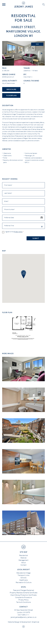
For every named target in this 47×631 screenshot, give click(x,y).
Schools (23, 578)
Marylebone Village (23, 573)
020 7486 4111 (23, 615)
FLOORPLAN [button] (11, 95)
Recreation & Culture (23, 582)
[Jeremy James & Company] (23, 4)
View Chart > (28, 77)
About (23, 563)
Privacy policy (18, 232)
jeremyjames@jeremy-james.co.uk (23, 617)
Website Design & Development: (20, 622)
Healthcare (23, 580)
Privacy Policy (23, 600)
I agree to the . (14, 232)
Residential (23, 555)
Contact (23, 565)
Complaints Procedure (23, 597)
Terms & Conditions (23, 602)
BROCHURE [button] (11, 89)
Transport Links (23, 575)
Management (23, 560)
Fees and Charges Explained (23, 590)
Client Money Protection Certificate (23, 595)
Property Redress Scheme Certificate (23, 593)
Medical (23, 558)
